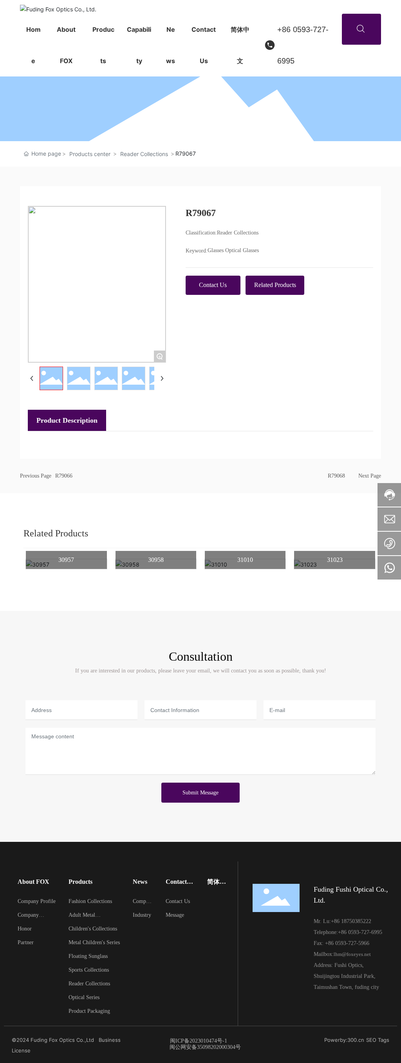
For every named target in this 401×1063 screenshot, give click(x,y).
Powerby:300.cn (344, 1040)
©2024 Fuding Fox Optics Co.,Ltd (53, 1040)
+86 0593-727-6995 (303, 45)
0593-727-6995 (365, 932)
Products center (89, 154)
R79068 (336, 476)
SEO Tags (377, 1040)
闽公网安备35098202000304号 (205, 1047)
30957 (66, 559)
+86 (336, 921)
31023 (335, 559)
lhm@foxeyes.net (352, 954)
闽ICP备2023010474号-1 (198, 1041)
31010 (245, 559)
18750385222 (356, 921)
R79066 (63, 476)
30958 (156, 559)
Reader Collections (144, 154)
